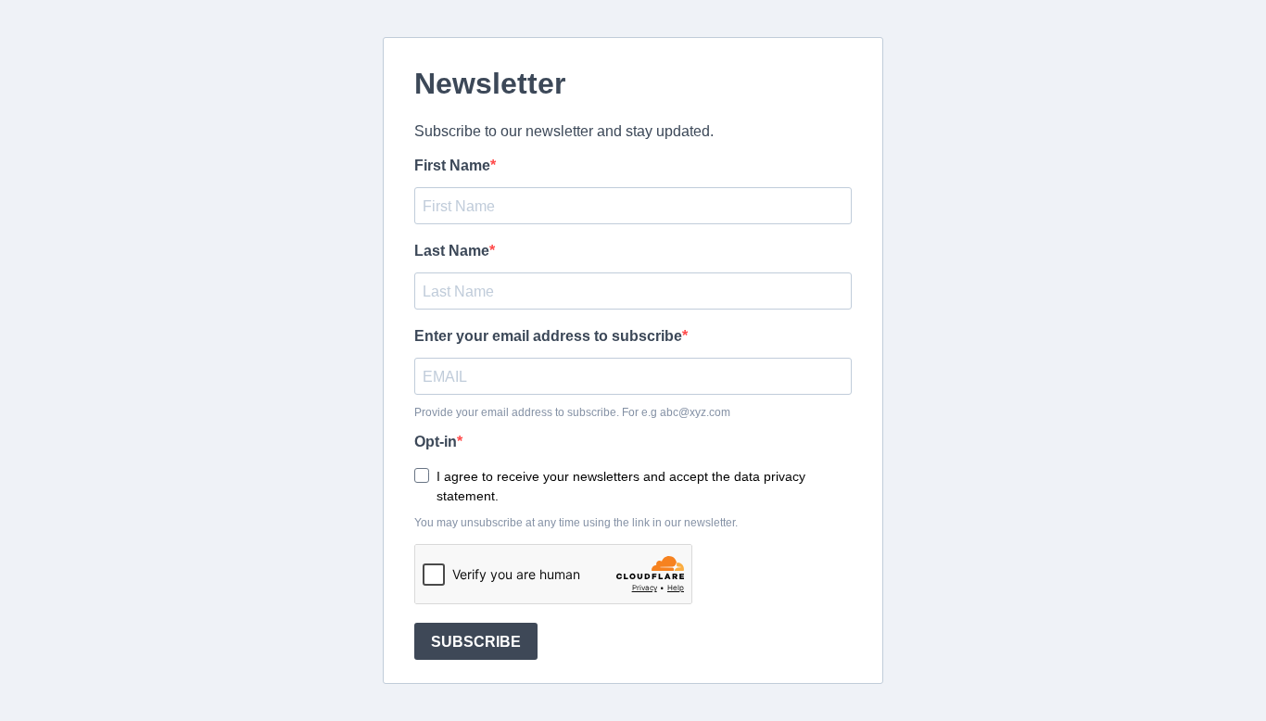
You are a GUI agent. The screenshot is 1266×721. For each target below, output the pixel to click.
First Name (452, 165)
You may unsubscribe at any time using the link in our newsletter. (576, 522)
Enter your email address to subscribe (548, 336)
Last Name (451, 251)
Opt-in (435, 441)
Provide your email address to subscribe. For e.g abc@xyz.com (572, 412)
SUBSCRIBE (476, 642)
